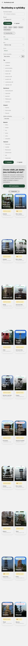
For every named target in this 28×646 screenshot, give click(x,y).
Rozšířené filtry (9, 33)
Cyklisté (15, 27)
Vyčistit (17, 23)
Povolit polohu (15, 186)
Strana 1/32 (14, 191)
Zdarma (10, 27)
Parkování (21, 27)
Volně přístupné (7, 29)
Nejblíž (5, 27)
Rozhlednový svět (9, 2)
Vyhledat (8, 23)
